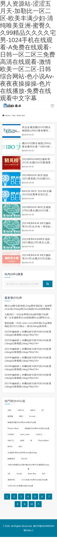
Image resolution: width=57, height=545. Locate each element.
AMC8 (32, 410)
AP (42, 410)
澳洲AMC (11, 480)
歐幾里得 (11, 459)
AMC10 (21, 410)
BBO (21, 416)
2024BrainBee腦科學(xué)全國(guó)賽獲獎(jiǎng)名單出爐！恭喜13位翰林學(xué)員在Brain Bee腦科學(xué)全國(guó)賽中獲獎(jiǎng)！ (37, 161)
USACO (39, 434)
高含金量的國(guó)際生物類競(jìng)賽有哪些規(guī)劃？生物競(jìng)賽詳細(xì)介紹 (37, 129)
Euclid (19, 474)
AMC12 (11, 440)
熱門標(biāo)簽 (15, 401)
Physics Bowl (13, 428)
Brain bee (32, 474)
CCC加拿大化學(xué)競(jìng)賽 (34, 480)
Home (7, 115)
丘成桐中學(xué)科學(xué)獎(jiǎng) (22, 453)
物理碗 (10, 416)
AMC (10, 410)
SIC (9, 474)
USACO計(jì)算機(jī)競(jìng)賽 (20, 486)
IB (31, 440)
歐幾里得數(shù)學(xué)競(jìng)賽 (22, 422)
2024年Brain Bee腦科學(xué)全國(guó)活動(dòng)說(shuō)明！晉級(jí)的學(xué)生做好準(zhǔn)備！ (37, 257)
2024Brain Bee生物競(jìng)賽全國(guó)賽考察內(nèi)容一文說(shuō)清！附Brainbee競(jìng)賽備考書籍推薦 (37, 209)
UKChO (24, 459)
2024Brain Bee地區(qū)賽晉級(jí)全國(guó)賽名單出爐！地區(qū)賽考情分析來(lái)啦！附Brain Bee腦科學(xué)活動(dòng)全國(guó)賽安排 (37, 177)
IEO (43, 474)
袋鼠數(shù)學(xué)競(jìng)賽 (37, 428)
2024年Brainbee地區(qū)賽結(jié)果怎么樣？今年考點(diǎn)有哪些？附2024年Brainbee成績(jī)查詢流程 (37, 241)
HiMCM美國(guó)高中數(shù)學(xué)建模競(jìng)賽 (28, 465)
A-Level (32, 416)
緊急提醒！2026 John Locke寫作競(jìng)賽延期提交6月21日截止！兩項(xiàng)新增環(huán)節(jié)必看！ (28, 326)
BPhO (10, 447)
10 (31, 504)
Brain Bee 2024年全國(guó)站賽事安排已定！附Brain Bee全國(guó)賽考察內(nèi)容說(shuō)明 (37, 193)
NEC (20, 447)
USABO (11, 434)
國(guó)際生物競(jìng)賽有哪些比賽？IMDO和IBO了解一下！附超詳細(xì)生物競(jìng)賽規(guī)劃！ (36, 145)
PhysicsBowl (43, 440)
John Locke (25, 434)
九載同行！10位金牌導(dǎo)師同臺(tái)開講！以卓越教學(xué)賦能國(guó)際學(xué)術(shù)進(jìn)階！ (27, 317)
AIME (22, 440)
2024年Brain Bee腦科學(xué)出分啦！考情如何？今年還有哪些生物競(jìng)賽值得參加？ (36, 225)
